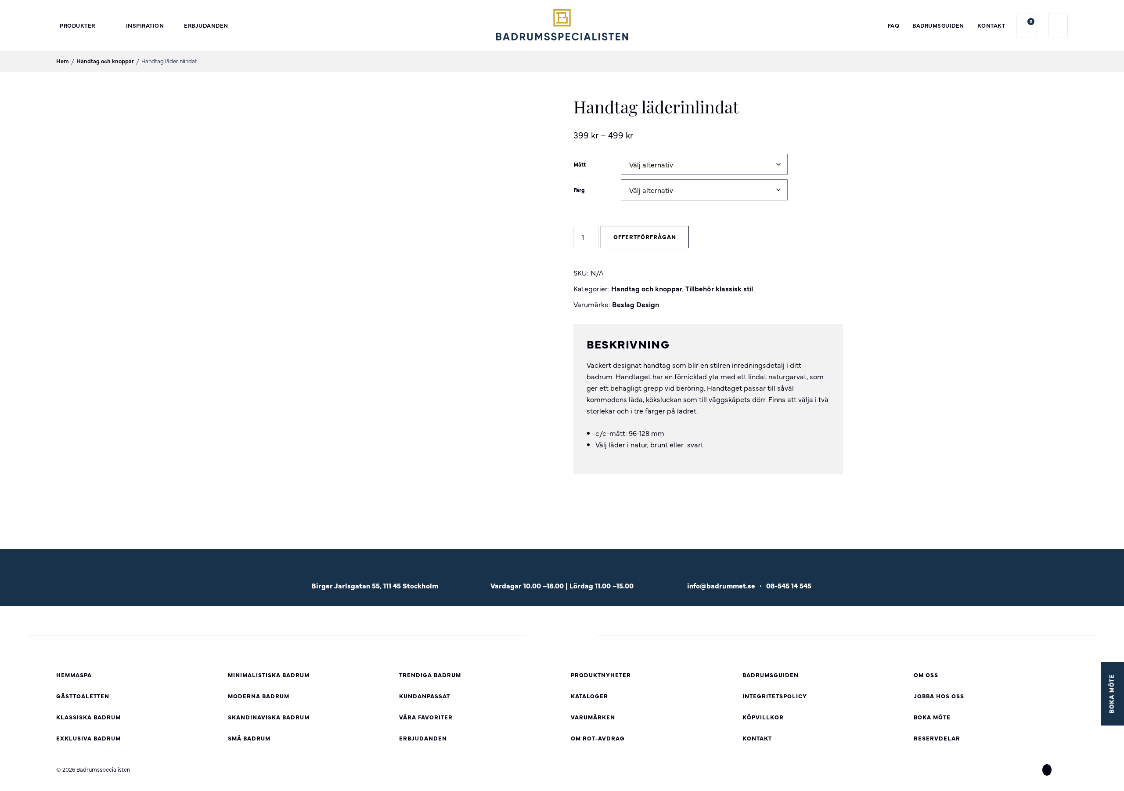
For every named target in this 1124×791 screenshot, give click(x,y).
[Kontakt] (749, 572)
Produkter (77, 25)
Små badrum (249, 738)
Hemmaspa (74, 675)
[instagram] (1047, 770)
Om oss (926, 675)
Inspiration (145, 25)
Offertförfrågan (644, 236)
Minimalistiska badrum (269, 675)
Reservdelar (937, 738)
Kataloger (589, 696)
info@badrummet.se (721, 585)
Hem (62, 61)
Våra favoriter (426, 717)
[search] (1058, 25)
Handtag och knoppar (105, 61)
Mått (579, 164)
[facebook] (1031, 770)
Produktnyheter (601, 675)
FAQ (894, 25)
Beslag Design (635, 304)
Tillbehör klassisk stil (719, 288)
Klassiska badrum (88, 717)
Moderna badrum (258, 696)
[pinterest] (1063, 770)
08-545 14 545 (788, 585)
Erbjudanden (206, 25)
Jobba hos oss (939, 696)
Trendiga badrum (430, 675)
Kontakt (991, 25)
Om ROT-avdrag (598, 738)
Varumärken (593, 717)
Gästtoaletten (82, 696)
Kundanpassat (424, 696)
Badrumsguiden (938, 25)
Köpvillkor (763, 717)
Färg (579, 189)
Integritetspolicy (774, 696)
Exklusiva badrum (88, 738)
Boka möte (932, 717)
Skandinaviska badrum (269, 717)
